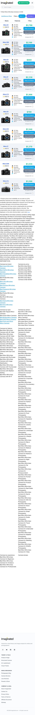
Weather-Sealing (18, 35)
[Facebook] (10, 649)
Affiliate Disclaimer (6, 699)
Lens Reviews (5, 678)
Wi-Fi (15, 37)
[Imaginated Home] (7, 639)
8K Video (16, 26)
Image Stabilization (18, 32)
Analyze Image (5, 657)
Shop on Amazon (29, 28)
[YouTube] (6, 649)
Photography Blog (6, 673)
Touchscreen (17, 34)
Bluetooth (16, 28)
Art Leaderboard (5, 663)
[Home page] (7, 3)
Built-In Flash (17, 168)
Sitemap (3, 702)
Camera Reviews (5, 676)
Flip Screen (16, 31)
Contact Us (4, 691)
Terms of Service (5, 697)
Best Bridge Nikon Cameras (8, 317)
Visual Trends (5, 665)
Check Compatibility (29, 32)
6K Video (16, 43)
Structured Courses (6, 660)
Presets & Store (5, 681)
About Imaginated (6, 688)
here (28, 212)
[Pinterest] (14, 649)
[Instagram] (2, 649)
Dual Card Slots (17, 29)
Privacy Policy (5, 694)
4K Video (16, 24)
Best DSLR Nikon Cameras (8, 319)
